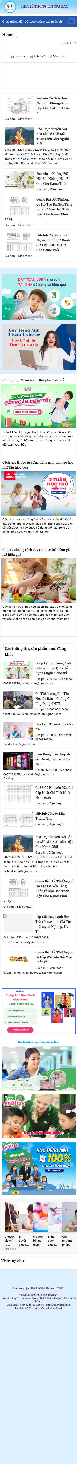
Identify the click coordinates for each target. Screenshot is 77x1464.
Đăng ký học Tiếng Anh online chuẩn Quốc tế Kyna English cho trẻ (53, 668)
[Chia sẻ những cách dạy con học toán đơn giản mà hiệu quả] (38, 580)
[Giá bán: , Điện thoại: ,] (19, 105)
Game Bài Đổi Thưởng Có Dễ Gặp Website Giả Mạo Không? (54, 957)
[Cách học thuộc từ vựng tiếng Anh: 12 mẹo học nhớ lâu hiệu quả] (38, 493)
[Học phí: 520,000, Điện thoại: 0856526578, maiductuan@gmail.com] (18, 670)
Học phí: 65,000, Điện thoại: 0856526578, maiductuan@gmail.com (37, 739)
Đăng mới (58, 56)
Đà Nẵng (8, 778)
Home (7, 34)
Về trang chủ (12, 1260)
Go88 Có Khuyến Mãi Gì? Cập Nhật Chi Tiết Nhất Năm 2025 (54, 793)
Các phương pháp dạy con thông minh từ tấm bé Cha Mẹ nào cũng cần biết (67, 1241)
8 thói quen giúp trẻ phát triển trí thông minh (53, 1241)
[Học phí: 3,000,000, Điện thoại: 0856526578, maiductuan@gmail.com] (18, 700)
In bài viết (40, 56)
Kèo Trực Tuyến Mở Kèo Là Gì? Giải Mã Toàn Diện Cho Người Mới (54, 842)
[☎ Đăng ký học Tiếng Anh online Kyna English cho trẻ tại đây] (39, 1089)
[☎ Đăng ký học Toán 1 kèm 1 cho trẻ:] (39, 319)
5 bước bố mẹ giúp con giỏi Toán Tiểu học (38, 1241)
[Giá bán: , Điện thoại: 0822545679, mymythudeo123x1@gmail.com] (18, 959)
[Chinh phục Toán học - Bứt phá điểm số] (38, 406)
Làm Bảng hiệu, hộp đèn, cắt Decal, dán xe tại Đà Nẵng (54, 759)
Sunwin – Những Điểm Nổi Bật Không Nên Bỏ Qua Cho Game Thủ (53, 179)
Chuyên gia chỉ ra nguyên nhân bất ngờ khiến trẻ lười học (10, 1241)
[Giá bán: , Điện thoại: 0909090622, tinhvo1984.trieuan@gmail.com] (18, 923)
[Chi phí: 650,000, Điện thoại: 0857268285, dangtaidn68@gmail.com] (18, 761)
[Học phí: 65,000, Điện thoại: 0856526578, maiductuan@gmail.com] (18, 731)
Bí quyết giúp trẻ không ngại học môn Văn (24, 1241)
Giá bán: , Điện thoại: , (19, 118)
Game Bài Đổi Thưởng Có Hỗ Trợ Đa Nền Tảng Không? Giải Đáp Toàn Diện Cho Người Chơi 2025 (38, 209)
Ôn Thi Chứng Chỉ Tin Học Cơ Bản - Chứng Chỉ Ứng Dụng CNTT (53, 699)
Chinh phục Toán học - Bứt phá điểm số (33, 380)
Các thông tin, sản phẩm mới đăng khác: (35, 651)
